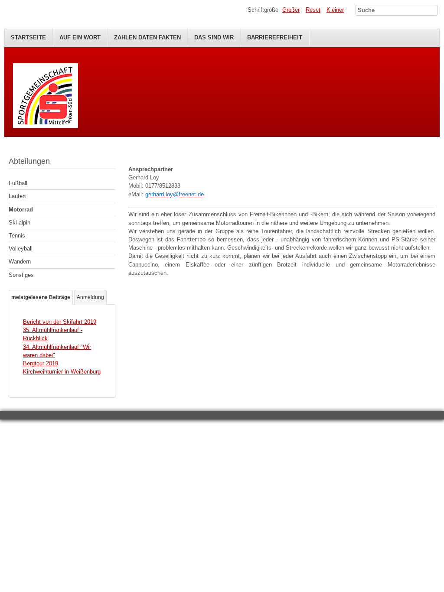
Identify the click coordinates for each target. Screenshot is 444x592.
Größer (291, 10)
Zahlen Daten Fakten (147, 37)
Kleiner (335, 10)
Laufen (17, 196)
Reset (313, 10)
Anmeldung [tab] (90, 297)
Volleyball (21, 248)
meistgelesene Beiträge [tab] (40, 297)
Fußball (18, 183)
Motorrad (21, 209)
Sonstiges (21, 275)
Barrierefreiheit (274, 37)
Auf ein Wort (80, 37)
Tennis (17, 235)
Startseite (28, 37)
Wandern (20, 261)
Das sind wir (214, 37)
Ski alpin (19, 222)
